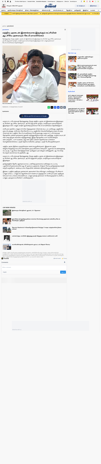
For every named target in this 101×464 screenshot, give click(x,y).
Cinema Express (51, 1)
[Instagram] (87, 1)
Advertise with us (27, 201)
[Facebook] (81, 1)
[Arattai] (84, 1)
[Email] (61, 107)
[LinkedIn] (58, 107)
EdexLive (66, 1)
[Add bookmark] (65, 29)
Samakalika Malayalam (41, 1)
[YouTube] (93, 1)
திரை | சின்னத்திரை (32, 10)
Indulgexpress (59, 1)
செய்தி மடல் (82, 5)
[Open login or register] (10, 1)
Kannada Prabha (31, 1)
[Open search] (5, 1)
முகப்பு (3, 10)
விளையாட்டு (46, 10)
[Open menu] (2, 1)
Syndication (5, 111)
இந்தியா (85, 10)
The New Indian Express (20, 1)
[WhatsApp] (96, 1)
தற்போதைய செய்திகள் (15, 10)
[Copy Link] (64, 107)
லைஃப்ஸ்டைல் (58, 10)
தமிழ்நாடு (77, 10)
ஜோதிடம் (69, 10)
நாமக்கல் (5, 29)
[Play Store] (98, 1)
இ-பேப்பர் (94, 5)
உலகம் (93, 10)
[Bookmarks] (8, 1)
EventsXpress (73, 1)
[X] (90, 1)
